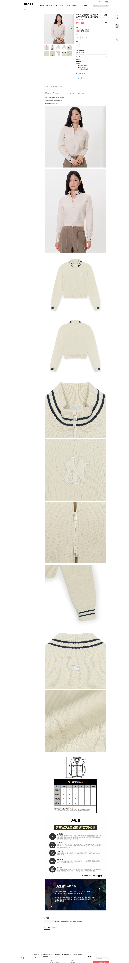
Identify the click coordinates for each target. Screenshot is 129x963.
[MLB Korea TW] (28, 3)
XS (78, 37)
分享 (79, 78)
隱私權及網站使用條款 (54, 962)
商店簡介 (52, 960)
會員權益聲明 (73, 962)
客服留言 (73, 960)
